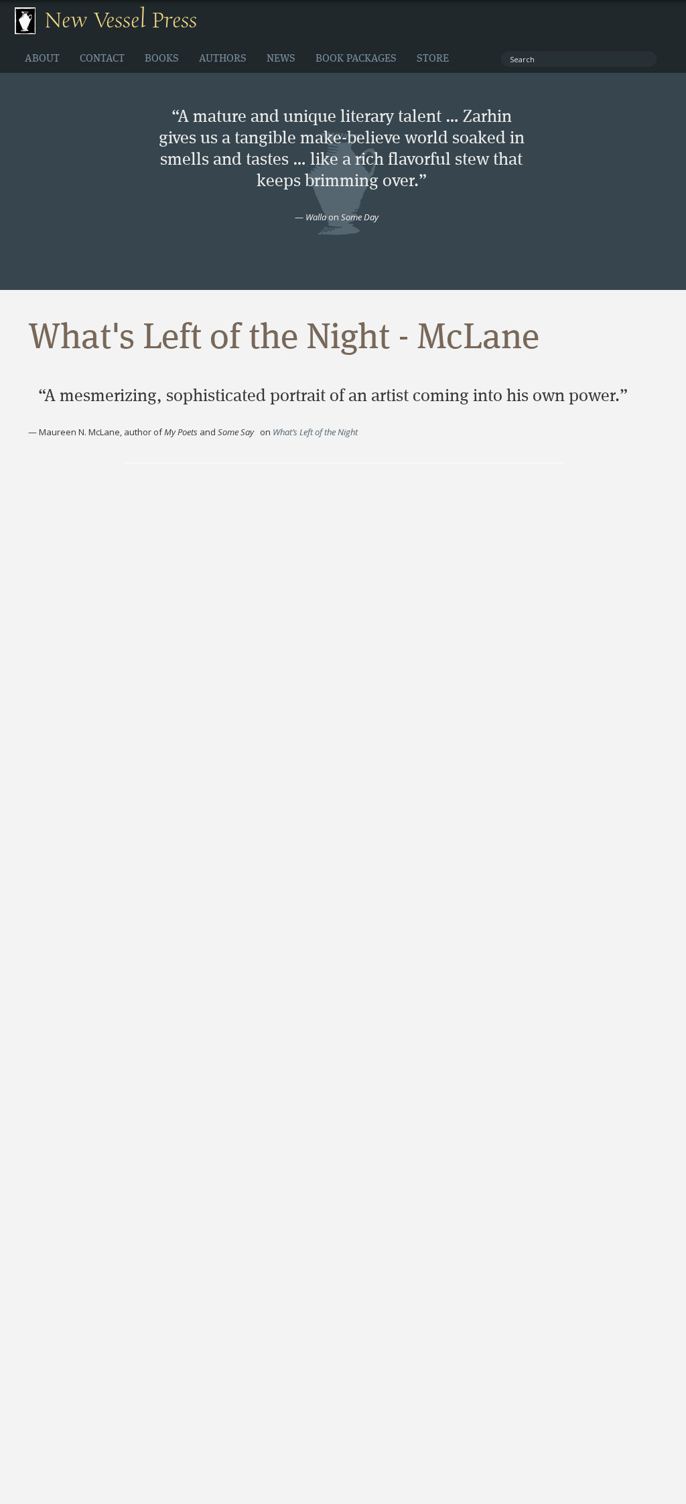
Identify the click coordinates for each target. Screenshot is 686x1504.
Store (433, 59)
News (281, 59)
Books (162, 59)
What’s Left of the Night (315, 432)
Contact (102, 59)
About (42, 59)
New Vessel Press (121, 21)
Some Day (360, 217)
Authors (223, 59)
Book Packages (356, 59)
